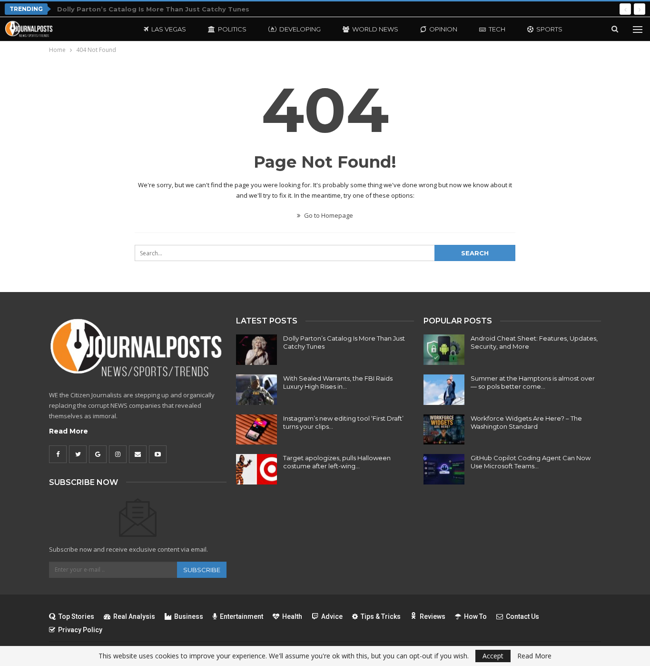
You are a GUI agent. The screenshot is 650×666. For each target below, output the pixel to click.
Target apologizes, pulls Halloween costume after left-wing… (337, 462)
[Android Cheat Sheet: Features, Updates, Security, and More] (443, 349)
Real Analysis (134, 616)
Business (188, 616)
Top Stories (76, 616)
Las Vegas (168, 29)
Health (292, 616)
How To (475, 616)
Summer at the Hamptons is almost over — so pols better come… (533, 382)
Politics (232, 29)
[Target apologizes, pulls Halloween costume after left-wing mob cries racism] (256, 469)
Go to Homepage (328, 215)
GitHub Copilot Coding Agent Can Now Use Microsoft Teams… (531, 462)
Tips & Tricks (381, 616)
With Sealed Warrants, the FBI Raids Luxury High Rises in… (338, 382)
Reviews (432, 616)
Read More (68, 431)
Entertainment (241, 616)
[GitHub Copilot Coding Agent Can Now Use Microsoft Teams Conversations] (443, 469)
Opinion (443, 29)
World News (375, 29)
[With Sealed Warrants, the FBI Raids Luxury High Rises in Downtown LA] (256, 389)
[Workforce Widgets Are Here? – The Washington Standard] (443, 429)
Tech (497, 29)
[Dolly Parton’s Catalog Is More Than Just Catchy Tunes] (256, 349)
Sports (549, 29)
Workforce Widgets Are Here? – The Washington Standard (526, 422)
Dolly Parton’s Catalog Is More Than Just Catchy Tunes (153, 9)
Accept (493, 655)
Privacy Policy (80, 630)
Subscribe (201, 570)
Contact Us (522, 616)
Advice (332, 616)
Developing (300, 29)
